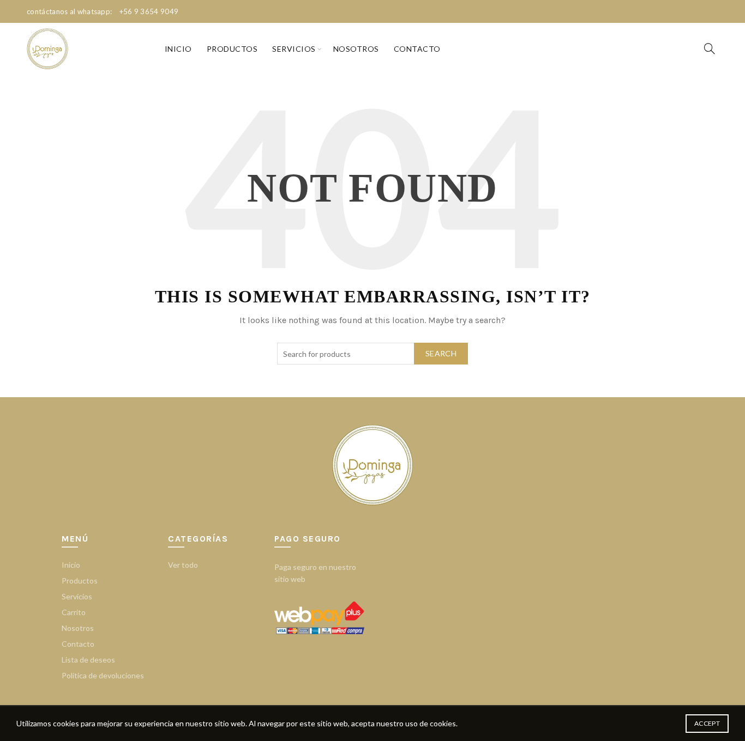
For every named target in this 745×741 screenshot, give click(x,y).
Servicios (294, 48)
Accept (707, 723)
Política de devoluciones (103, 675)
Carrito (74, 612)
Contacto (417, 48)
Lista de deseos (88, 659)
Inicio (178, 48)
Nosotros (356, 48)
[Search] (709, 48)
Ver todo (183, 564)
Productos (232, 48)
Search (440, 353)
